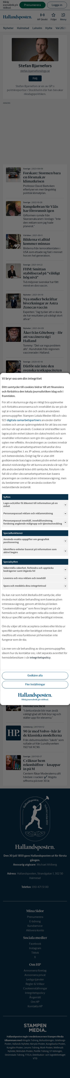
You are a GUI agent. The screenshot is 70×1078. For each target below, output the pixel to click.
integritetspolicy (40, 657)
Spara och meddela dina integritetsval (24, 585)
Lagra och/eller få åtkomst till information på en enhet (30, 505)
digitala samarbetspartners (24, 420)
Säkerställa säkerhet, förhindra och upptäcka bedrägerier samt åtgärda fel (28, 569)
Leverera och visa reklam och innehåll (24, 578)
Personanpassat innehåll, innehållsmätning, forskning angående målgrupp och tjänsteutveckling (32, 522)
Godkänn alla (35, 675)
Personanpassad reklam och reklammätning (28, 513)
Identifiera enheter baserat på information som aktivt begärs (30, 551)
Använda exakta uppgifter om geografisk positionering (26, 541)
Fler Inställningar (35, 684)
